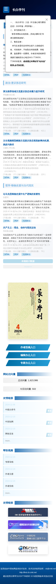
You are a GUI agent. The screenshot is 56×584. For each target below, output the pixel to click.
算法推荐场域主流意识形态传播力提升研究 (23, 91)
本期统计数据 (28, 261)
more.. (8, 441)
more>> (28, 266)
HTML (7, 75)
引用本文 (27, 75)
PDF (16, 75)
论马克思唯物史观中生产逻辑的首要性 (21, 194)
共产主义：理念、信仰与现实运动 (19, 227)
